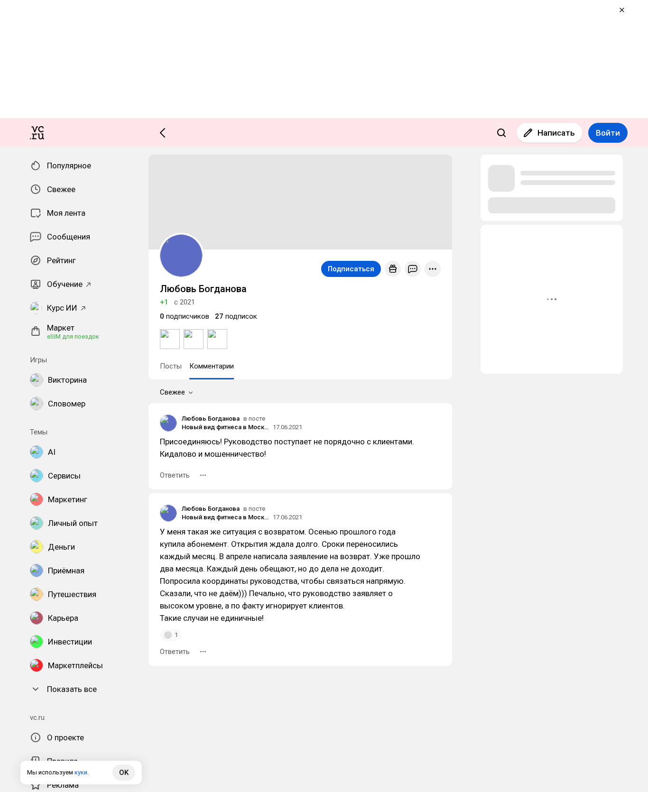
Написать (556, 133)
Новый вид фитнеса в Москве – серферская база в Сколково (226, 427)
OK (124, 772)
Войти (608, 133)
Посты (171, 366)
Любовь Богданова (211, 418)
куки (80, 772)
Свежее (172, 392)
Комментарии (211, 366)
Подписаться (351, 269)
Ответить (175, 475)
